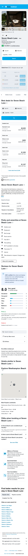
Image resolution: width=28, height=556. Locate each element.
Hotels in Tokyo (6, 526)
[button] (2, 6)
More (2, 196)
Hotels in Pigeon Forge (7, 511)
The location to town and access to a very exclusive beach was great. (13, 314)
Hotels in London (6, 522)
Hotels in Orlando (6, 514)
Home (6, 550)
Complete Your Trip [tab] (7, 498)
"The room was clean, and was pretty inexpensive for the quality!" (13, 318)
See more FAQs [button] (14, 442)
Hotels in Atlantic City (7, 520)
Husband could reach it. (9, 325)
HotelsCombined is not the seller (10, 538)
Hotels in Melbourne (7, 509)
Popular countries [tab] (16, 494)
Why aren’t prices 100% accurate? (11, 544)
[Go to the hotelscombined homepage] (11, 6)
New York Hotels (7, 553)
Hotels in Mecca (6, 507)
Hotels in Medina (6, 516)
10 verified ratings (15, 46)
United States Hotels (13, 550)
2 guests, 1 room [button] (7, 54)
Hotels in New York (6, 518)
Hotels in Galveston (7, 524)
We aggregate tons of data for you (11, 541)
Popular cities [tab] (5, 494)
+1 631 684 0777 (6, 43)
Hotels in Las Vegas (7, 505)
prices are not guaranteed (11, 534)
